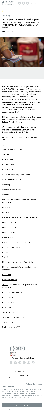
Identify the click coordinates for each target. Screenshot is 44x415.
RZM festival (7, 307)
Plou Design (7, 297)
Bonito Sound (8, 165)
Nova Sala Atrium (9, 280)
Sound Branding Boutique (13, 317)
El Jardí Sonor (8, 207)
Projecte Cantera (9, 302)
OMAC (5, 285)
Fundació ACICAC (9, 222)
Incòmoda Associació (11, 247)
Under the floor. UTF (11, 327)
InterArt (5, 252)
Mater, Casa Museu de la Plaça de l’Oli (18, 262)
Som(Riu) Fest (8, 312)
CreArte (5, 195)
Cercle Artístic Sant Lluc (12, 180)
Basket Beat (7, 160)
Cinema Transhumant (11, 190)
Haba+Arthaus (8, 237)
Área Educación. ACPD (12, 150)
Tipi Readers (7, 322)
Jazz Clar (6, 257)
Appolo (5, 145)
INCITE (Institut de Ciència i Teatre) (17, 242)
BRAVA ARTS (7, 170)
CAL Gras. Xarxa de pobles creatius (16, 175)
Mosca (5, 267)
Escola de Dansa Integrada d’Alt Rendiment (21, 217)
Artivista (5, 155)
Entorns (5, 212)
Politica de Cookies (34, 384)
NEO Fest (6, 275)
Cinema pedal (8, 185)
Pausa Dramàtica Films (12, 292)
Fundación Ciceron (10, 227)
